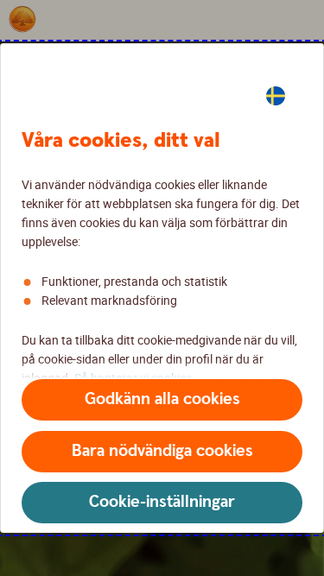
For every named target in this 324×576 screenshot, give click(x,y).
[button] (162, 400)
